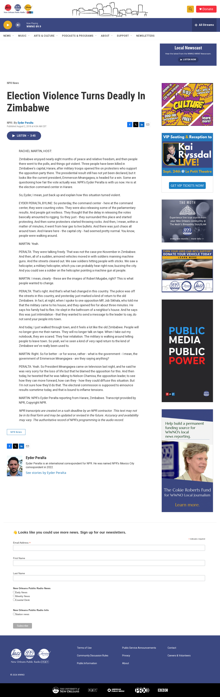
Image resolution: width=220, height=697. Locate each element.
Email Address (22, 542)
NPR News (13, 83)
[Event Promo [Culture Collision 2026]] (187, 104)
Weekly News (22, 596)
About (105, 35)
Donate (207, 9)
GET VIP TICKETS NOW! (187, 185)
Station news (22, 614)
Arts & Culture (44, 35)
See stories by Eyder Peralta (46, 473)
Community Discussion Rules (92, 655)
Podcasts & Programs (78, 35)
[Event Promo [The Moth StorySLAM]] (187, 221)
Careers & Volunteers (179, 655)
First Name (19, 558)
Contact (172, 648)
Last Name (19, 573)
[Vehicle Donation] (187, 271)
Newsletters (145, 35)
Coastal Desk (22, 600)
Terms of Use (84, 648)
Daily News (21, 592)
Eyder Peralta (25, 122)
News (7, 35)
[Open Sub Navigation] (13, 35)
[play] (7, 25)
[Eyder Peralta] (14, 466)
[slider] (23, 25)
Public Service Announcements (139, 648)
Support (123, 35)
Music (22, 35)
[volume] (18, 25)
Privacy (126, 655)
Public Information (87, 663)
